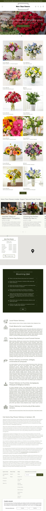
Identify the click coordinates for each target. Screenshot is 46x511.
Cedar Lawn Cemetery (18, 343)
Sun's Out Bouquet (7, 164)
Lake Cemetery (16, 348)
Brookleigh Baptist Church (36, 397)
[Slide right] (25, 232)
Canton (18, 323)
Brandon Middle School (21, 371)
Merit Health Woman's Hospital (21, 332)
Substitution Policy (20, 493)
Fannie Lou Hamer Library (21, 379)
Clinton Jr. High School (26, 376)
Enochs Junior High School (25, 378)
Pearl (32, 323)
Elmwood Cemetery (21, 344)
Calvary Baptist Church (26, 400)
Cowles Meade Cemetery (37, 343)
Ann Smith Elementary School (30, 364)
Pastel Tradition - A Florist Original (10, 63)
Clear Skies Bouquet (27, 63)
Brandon (14, 323)
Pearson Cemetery (19, 353)
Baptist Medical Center (21, 328)
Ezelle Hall (33, 378)
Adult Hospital (12, 328)
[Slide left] (20, 232)
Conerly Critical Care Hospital (34, 330)
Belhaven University (13, 369)
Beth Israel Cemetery (14, 342)
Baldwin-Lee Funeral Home (23, 341)
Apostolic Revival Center (26, 391)
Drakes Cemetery (13, 344)
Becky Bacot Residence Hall (36, 367)
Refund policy (20, 489)
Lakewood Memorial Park (25, 348)
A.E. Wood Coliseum (13, 364)
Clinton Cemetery (27, 343)
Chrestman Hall (35, 375)
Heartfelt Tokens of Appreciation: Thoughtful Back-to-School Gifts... (11, 217)
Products (4, 480)
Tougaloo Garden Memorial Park (16, 356)
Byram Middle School (22, 373)
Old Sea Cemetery (38, 352)
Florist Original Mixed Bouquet (9, 139)
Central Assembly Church (25, 402)
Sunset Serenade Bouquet (8, 88)
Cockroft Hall (35, 376)
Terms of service (19, 497)
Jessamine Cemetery (22, 347)
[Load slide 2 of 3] (21, 36)
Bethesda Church (16, 394)
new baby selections (33, 452)
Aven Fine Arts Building (23, 365)
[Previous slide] (17, 36)
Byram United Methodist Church (29, 398)
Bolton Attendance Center (34, 369)
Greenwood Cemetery (22, 346)
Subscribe (39, 474)
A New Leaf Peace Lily (27, 114)
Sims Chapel (32, 354)
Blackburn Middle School (23, 369)
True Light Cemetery (28, 356)
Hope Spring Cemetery (33, 346)
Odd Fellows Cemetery (19, 352)
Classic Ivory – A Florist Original (30, 139)
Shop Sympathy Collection (23, 27)
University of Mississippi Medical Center (21, 335)
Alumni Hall (21, 364)
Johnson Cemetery (31, 347)
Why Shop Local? (20, 480)
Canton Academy (13, 374)
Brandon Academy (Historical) (19, 370)
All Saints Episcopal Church (15, 387)
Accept (22, 508)
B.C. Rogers (32, 365)
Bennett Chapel (25, 393)
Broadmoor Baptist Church (24, 397)
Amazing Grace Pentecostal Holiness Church (28, 389)
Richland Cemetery (28, 353)
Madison (29, 323)
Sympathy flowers (25, 452)
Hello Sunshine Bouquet (8, 189)
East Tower (15, 378)
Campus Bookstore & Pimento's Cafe (34, 373)
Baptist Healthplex (24, 366)
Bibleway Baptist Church (34, 394)
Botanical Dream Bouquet (28, 164)
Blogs (11, 476)
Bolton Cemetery (23, 342)
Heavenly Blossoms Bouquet (29, 189)
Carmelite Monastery (32, 401)
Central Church (35, 402)
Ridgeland (36, 323)
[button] (2, 6)
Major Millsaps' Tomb (26, 349)
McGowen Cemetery (35, 349)
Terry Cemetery (39, 354)
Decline (35, 508)
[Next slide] (26, 36)
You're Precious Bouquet (8, 114)
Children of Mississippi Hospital (20, 330)
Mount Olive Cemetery (33, 351)
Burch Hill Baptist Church (15, 398)
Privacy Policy (38, 505)
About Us (4, 483)
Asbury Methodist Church (23, 392)
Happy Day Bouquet (27, 88)
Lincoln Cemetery (17, 349)
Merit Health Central (31, 331)
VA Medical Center (33, 335)
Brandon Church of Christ (32, 396)
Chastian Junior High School (25, 375)
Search (11, 474)
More (23, 309)
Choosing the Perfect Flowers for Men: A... (30, 217)
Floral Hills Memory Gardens (32, 344)
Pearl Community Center (28, 410)
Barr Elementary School (23, 367)
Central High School (13, 375)
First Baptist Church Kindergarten (35, 379)
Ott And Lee (12, 353)
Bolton (10, 323)
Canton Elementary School (23, 374)
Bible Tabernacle (24, 394)
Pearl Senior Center (38, 410)
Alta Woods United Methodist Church (27, 388)
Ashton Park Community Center (16, 410)
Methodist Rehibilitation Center (35, 332)
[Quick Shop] (36, 7)
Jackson (25, 323)
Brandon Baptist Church (21, 396)
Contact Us (20, 476)
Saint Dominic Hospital (26, 334)
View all (23, 192)
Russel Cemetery (36, 353)
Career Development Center (36, 374)
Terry (39, 323)
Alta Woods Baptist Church (29, 387)
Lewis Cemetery (35, 348)
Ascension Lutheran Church (36, 392)
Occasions (5, 478)
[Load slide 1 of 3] (20, 36)
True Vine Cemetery (38, 356)
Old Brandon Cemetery (29, 352)
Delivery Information (20, 484)
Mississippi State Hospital (14, 334)
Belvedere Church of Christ (15, 393)
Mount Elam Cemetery (22, 351)
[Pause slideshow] (29, 36)
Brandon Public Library (33, 371)
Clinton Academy (16, 376)
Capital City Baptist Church (21, 401)
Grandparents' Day (5, 475)
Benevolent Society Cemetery (36, 341)
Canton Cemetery (32, 342)
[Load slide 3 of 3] (23, 36)
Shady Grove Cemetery (23, 354)
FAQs (19, 474)
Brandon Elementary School (32, 370)
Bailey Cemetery (12, 341)
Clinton (21, 323)
